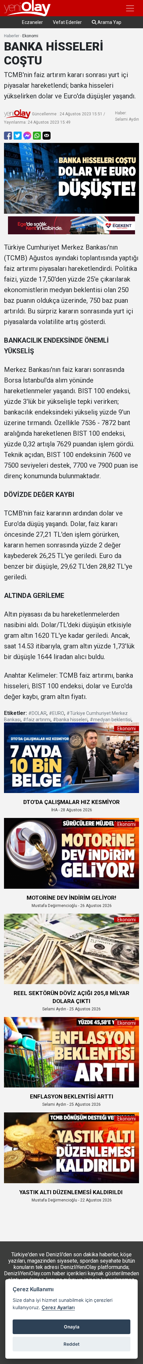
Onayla (71, 1326)
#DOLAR (37, 713)
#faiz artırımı (37, 719)
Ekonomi (30, 36)
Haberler (11, 36)
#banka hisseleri (70, 719)
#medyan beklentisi (110, 719)
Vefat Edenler (67, 22)
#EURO (56, 713)
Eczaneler (32, 22)
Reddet (71, 1344)
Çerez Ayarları (58, 1307)
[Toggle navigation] (130, 8)
